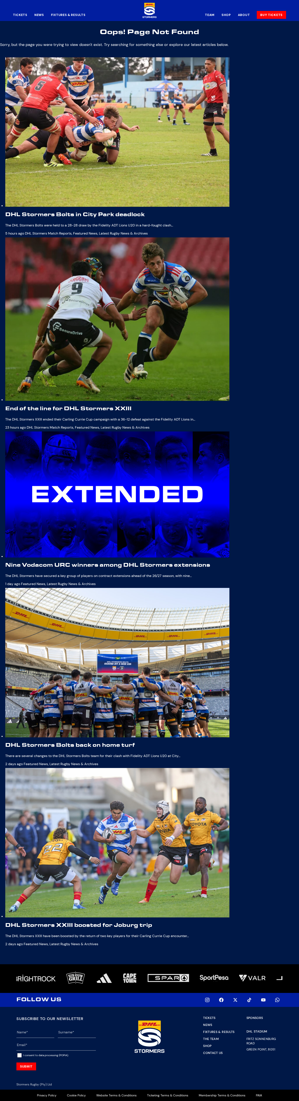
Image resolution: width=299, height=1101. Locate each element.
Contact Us (213, 1053)
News (39, 15)
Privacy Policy (46, 1095)
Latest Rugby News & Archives (123, 233)
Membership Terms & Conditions (222, 1095)
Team (210, 15)
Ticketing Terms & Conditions (167, 1095)
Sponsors (254, 1018)
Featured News (85, 233)
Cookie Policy (76, 1095)
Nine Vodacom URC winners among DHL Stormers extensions (107, 565)
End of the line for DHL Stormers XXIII (68, 409)
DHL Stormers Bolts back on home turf (70, 746)
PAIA (259, 1095)
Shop (226, 15)
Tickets (20, 15)
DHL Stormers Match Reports (48, 233)
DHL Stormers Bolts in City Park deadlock (75, 215)
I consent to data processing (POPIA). (46, 1055)
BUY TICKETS (271, 15)
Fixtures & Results (68, 15)
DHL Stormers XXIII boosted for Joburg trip (78, 926)
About (244, 15)
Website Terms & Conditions (116, 1095)
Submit (26, 1066)
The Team (211, 1039)
